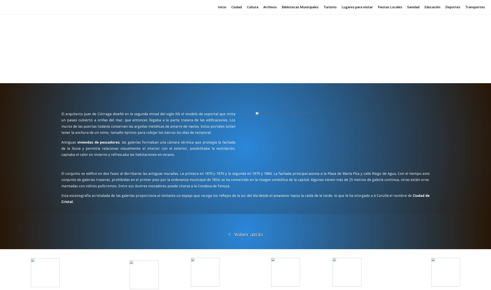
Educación (432, 7)
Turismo (330, 7)
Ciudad (236, 7)
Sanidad (413, 7)
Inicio (222, 7)
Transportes (475, 7)
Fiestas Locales (390, 7)
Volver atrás (248, 234)
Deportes (452, 7)
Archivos (270, 7)
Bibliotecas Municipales (300, 7)
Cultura (252, 7)
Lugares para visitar (357, 7)
